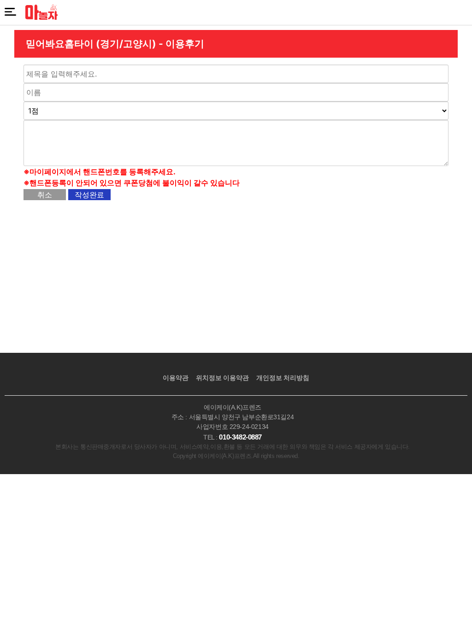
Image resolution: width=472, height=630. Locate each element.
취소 (44, 194)
